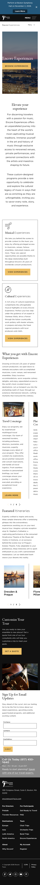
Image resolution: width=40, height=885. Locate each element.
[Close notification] (36, 7)
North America (8, 838)
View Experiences (18, 272)
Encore (11, 25)
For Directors (8, 806)
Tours (22, 821)
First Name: (6, 722)
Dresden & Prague (10, 593)
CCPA (26, 864)
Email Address (7, 739)
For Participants (27, 806)
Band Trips (24, 834)
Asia (4, 830)
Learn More (20, 11)
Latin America (8, 834)
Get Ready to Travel (28, 811)
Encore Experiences (28, 838)
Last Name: (6, 730)
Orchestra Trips (26, 830)
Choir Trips (24, 826)
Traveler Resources (10, 815)
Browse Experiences (16, 66)
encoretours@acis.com (11, 799)
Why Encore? (7, 849)
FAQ (22, 815)
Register (23, 849)
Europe (5, 826)
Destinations (7, 821)
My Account (25, 845)
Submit (8, 749)
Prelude (5, 811)
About (4, 845)
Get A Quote (12, 651)
